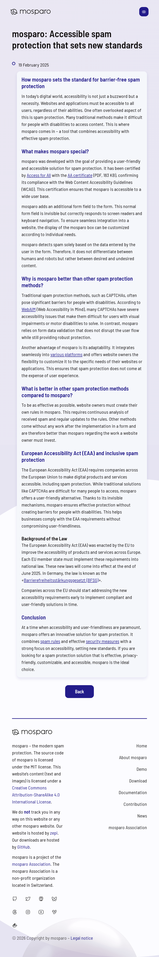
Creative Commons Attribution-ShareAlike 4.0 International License (36, 794)
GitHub (23, 847)
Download (138, 780)
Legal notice (82, 938)
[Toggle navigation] (144, 11)
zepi (54, 833)
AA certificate (80, 175)
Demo (142, 769)
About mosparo (133, 757)
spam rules (50, 641)
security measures (102, 641)
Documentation (133, 792)
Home (141, 745)
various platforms (66, 354)
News (142, 815)
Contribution (135, 804)
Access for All (39, 175)
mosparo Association (31, 864)
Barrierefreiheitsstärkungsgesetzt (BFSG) (61, 580)
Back (79, 691)
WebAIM (29, 309)
